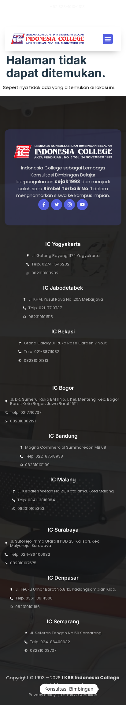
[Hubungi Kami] (109, 689)
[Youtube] (59, 18)
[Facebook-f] (43, 204)
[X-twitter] (48, 18)
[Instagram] (69, 18)
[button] (78, 19)
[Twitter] (56, 204)
